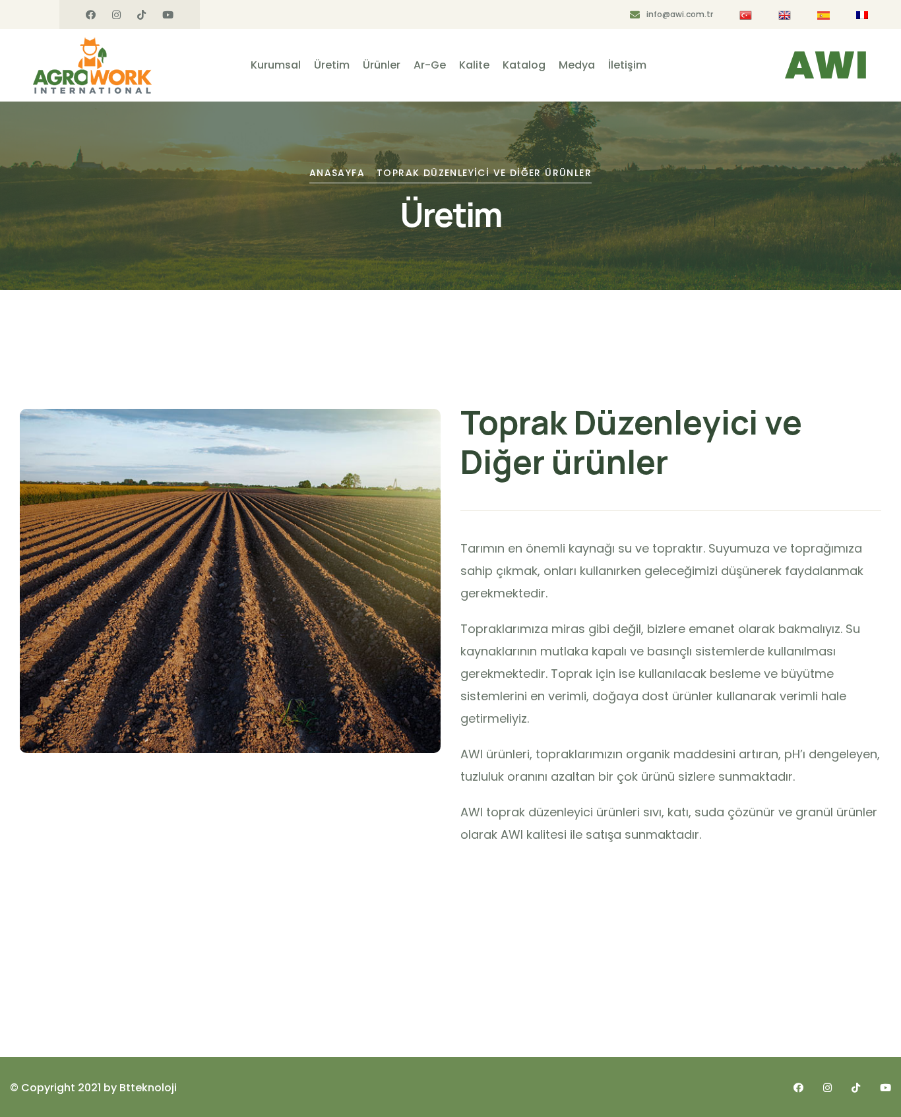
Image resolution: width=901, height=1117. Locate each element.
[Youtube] (167, 15)
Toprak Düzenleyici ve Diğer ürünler (484, 172)
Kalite (474, 65)
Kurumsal (276, 65)
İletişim (627, 65)
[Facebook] (91, 15)
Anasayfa (337, 172)
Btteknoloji (148, 1087)
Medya (577, 65)
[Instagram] (116, 15)
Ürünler (381, 65)
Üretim (332, 65)
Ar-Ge (430, 65)
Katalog (524, 65)
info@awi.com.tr (679, 14)
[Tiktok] (141, 15)
